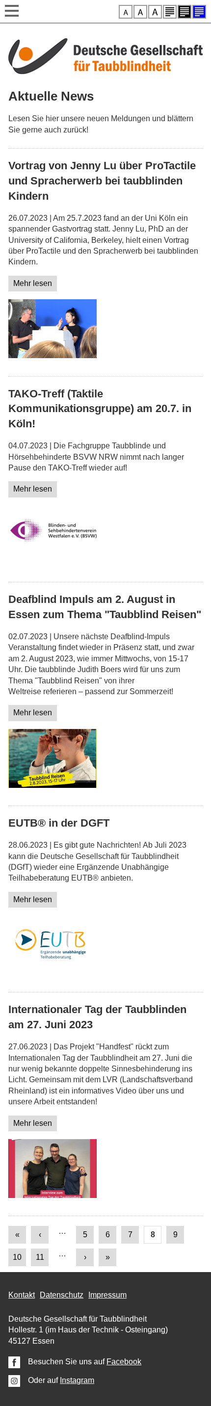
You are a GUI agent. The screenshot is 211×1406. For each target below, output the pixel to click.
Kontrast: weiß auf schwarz (184, 12)
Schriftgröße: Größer (140, 12)
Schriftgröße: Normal (125, 12)
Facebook (123, 1361)
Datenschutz (61, 1295)
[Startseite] (105, 71)
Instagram (77, 1380)
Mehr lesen (32, 283)
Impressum (107, 1295)
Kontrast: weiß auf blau (199, 12)
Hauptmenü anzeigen (12, 12)
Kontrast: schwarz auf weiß (170, 12)
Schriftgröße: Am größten (155, 12)
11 (40, 1257)
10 (17, 1257)
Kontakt (21, 1295)
